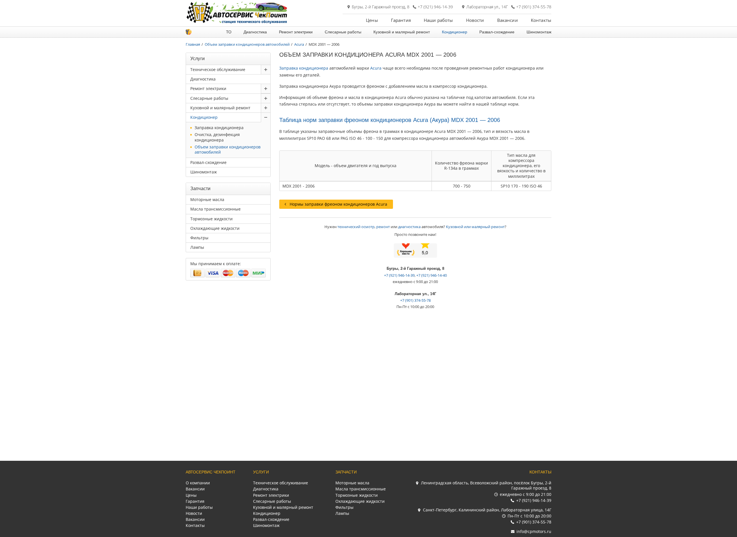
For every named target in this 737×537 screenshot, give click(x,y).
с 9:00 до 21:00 (525, 494)
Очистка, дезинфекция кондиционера (217, 137)
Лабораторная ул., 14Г (487, 6)
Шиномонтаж (539, 32)
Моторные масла (207, 199)
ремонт (383, 226)
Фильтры (199, 237)
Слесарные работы (343, 32)
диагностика (409, 226)
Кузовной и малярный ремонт (401, 32)
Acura (375, 68)
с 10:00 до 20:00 (529, 516)
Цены (372, 20)
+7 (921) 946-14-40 (431, 275)
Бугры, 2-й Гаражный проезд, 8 (380, 6)
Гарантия (401, 20)
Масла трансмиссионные (215, 209)
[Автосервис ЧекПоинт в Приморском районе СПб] (237, 22)
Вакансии (507, 20)
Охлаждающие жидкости (215, 228)
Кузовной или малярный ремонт (475, 226)
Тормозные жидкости (211, 218)
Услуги (261, 472)
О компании (198, 483)
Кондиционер (454, 32)
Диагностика (255, 32)
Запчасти (346, 472)
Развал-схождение (496, 32)
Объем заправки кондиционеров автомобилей (228, 149)
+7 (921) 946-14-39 (435, 6)
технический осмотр (356, 226)
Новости (475, 20)
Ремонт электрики (296, 32)
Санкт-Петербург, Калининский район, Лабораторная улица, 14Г (487, 510)
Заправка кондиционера (303, 68)
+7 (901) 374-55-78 (533, 6)
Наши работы (438, 20)
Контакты (541, 20)
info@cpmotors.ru (533, 531)
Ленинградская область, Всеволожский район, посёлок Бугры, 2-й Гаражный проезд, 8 (486, 485)
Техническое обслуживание (217, 69)
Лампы (197, 247)
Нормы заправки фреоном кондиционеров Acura (338, 204)
